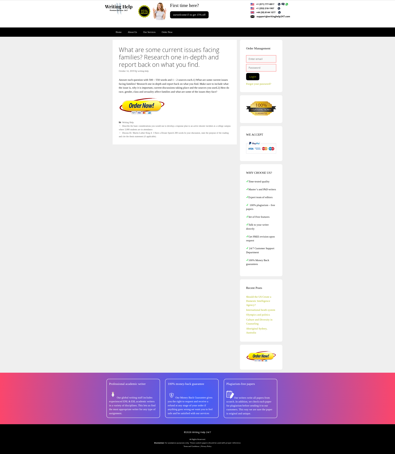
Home (119, 32)
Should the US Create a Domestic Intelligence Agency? (258, 300)
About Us (132, 32)
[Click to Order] (142, 114)
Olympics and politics (258, 314)
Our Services (149, 32)
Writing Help (128, 122)
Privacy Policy (206, 446)
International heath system (260, 309)
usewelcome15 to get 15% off (189, 14)
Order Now (167, 32)
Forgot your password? (258, 83)
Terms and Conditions (191, 446)
